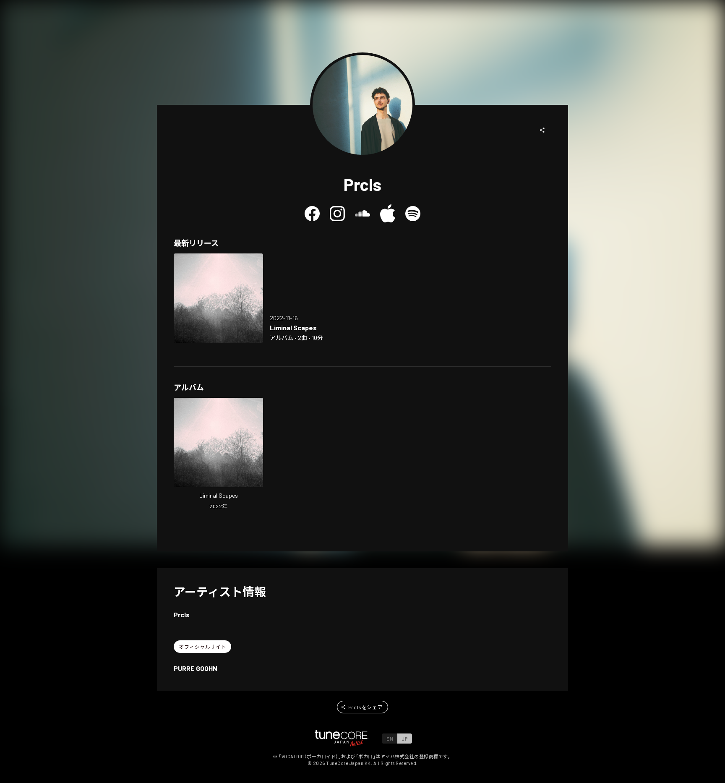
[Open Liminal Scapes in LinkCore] (218, 298)
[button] (542, 130)
